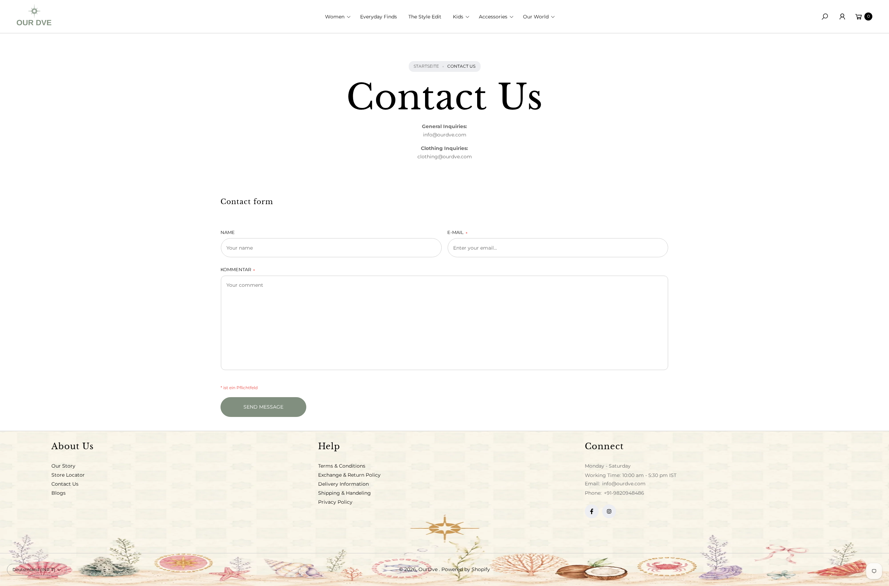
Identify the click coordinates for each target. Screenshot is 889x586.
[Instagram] (609, 511)
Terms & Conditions (341, 466)
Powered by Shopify (465, 569)
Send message (263, 407)
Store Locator (68, 475)
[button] (340, 17)
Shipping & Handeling (344, 493)
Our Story (63, 466)
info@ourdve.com (623, 483)
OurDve (428, 569)
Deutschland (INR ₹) (34, 569)
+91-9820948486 (624, 493)
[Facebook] (592, 511)
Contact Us (64, 484)
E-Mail (457, 232)
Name (228, 232)
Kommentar (238, 270)
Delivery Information (343, 484)
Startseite (426, 66)
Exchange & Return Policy (349, 475)
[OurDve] (34, 14)
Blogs (58, 493)
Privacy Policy (335, 502)
